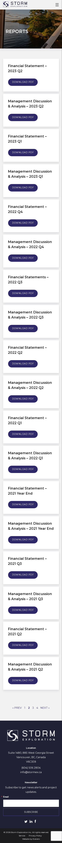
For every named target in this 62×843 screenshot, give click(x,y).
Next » (45, 707)
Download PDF (23, 82)
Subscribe (31, 812)
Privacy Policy (35, 835)
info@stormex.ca (31, 772)
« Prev (17, 707)
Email (6, 797)
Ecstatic (36, 839)
